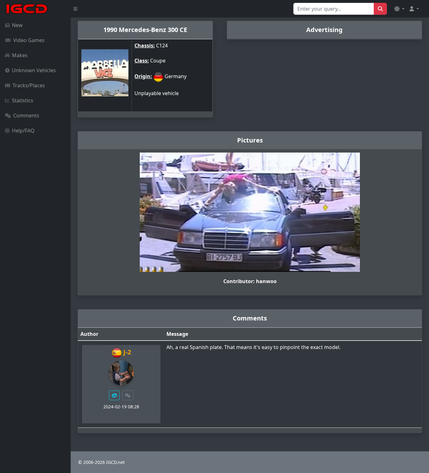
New (17, 25)
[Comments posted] (127, 395)
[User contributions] (114, 395)
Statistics (22, 100)
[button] (399, 9)
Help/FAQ (23, 130)
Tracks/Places (29, 85)
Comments (26, 115)
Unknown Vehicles (34, 70)
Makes (20, 55)
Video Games (29, 40)
